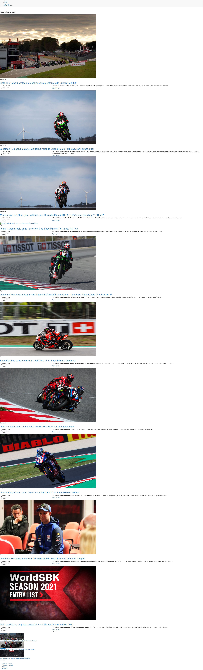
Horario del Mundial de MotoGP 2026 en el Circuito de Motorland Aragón (18, 640)
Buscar (6, 2)
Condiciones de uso (7, 663)
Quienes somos (8, 5)
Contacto (6, 4)
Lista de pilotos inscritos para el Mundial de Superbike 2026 (15, 658)
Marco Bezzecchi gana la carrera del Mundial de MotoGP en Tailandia (17, 649)
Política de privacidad (7, 665)
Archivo (6, 1)
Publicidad (4, 667)
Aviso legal (4, 668)
